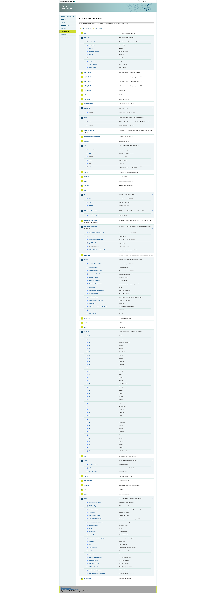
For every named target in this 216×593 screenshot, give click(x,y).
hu (89, 393)
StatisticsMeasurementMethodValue (98, 306)
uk (89, 451)
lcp (85, 456)
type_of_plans (92, 67)
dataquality (87, 108)
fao (85, 145)
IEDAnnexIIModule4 (90, 226)
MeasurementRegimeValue (96, 283)
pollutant (91, 205)
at (89, 339)
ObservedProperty (93, 534)
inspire (86, 259)
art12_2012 (87, 37)
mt (89, 419)
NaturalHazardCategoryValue (96, 290)
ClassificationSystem (94, 515)
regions (91, 468)
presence (91, 54)
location (91, 48)
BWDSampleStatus (93, 509)
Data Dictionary (74, 13)
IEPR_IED (87, 255)
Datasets (63, 19)
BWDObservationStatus (95, 502)
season (90, 58)
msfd (85, 460)
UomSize (91, 550)
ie (89, 396)
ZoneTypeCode (92, 313)
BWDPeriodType (93, 506)
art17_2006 (87, 77)
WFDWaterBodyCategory (95, 566)
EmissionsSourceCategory (96, 522)
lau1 (85, 322)
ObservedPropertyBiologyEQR (97, 538)
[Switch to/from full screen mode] (146, 1)
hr (89, 390)
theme (90, 310)
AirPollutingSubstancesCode (96, 232)
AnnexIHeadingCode (94, 215)
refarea (90, 160)
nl (89, 422)
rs (89, 435)
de (89, 361)
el (89, 371)
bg (89, 348)
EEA (68, 1)
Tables (63, 22)
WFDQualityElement (94, 563)
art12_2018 (87, 72)
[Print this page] (144, 1)
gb (89, 383)
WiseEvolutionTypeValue (95, 570)
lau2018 (86, 331)
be (89, 345)
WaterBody (91, 554)
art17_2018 (87, 86)
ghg (85, 181)
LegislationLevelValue (94, 280)
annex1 (90, 198)
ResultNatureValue (93, 297)
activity (90, 122)
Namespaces (64, 37)
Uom (90, 544)
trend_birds (92, 61)
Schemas (63, 28)
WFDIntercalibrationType (95, 557)
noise (86, 476)
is (89, 399)
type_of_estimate (93, 64)
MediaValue (92, 287)
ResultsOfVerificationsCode (96, 239)
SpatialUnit (91, 541)
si (89, 441)
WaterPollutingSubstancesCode (97, 249)
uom (85, 494)
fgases (86, 172)
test (85, 489)
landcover (87, 318)
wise (85, 498)
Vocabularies (65, 31)
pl (89, 425)
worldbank (87, 578)
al (89, 336)
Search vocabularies (86, 28)
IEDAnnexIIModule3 (90, 220)
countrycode (92, 42)
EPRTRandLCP (89, 130)
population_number (94, 51)
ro (89, 431)
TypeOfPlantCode (93, 243)
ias (85, 190)
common (87, 99)
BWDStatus (91, 512)
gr (89, 387)
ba (89, 342)
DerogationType (93, 236)
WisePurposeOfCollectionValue (97, 573)
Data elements (65, 25)
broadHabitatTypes (93, 464)
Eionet (68, 13)
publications (88, 480)
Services (63, 34)
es (89, 374)
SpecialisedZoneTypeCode (96, 300)
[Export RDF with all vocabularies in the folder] (152, 38)
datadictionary (88, 103)
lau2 (85, 327)
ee (89, 367)
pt (89, 428)
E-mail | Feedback (66, 588)
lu (89, 412)
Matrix (90, 528)
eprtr (85, 117)
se (89, 438)
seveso (86, 485)
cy (89, 355)
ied (85, 194)
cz (89, 358)
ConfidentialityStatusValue (95, 518)
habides (86, 185)
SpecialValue (92, 303)
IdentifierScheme (93, 277)
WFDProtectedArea (93, 560)
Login (141, 1)
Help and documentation (67, 16)
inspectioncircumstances (95, 202)
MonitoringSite (92, 531)
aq (85, 33)
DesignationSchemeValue (95, 270)
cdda (85, 95)
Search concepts (99, 28)
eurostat (86, 141)
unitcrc (90, 167)
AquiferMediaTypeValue (95, 263)
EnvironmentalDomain (94, 274)
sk (89, 444)
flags (90, 153)
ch (89, 351)
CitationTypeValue (93, 267)
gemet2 (86, 176)
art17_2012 (87, 81)
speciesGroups (93, 471)
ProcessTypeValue (93, 293)
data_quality (92, 45)
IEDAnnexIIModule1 (90, 211)
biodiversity (88, 90)
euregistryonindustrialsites (92, 136)
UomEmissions (93, 547)
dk (89, 364)
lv (89, 415)
